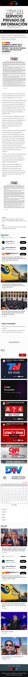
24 (6, 499)
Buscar (3, 350)
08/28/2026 (5, 288)
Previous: (14, 220)
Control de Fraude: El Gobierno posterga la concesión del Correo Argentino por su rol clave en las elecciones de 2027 (13, 286)
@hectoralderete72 (14, 342)
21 (21, 496)
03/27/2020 (5, 53)
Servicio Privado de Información (14, 20)
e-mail (9, 666)
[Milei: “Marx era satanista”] (14, 621)
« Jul (12, 504)
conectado (15, 326)
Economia (4, 511)
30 (2, 501)
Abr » (15, 504)
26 (14, 499)
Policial (3, 514)
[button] (2, 31)
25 (10, 499)
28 (21, 499)
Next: (14, 227)
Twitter (13, 666)
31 (6, 501)
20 (17, 496)
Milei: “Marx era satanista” (8, 631)
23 (2, 499)
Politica (3, 42)
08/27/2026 (5, 316)
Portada (8, 42)
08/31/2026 (5, 261)
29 (25, 499)
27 (17, 499)
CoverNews (13, 674)
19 (14, 496)
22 (25, 496)
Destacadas (4, 509)
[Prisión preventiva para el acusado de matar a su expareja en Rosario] (14, 646)
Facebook (18, 666)
